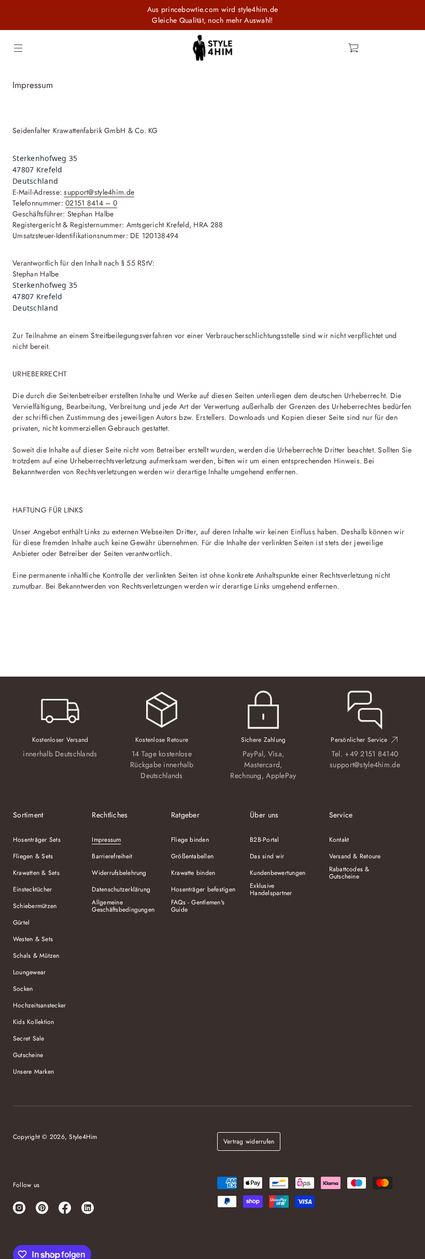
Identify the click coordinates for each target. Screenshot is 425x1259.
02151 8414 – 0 (91, 203)
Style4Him (83, 1136)
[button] (354, 48)
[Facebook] (64, 1207)
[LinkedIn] (87, 1207)
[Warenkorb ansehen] (354, 48)
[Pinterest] (42, 1207)
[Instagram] (19, 1207)
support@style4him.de (99, 192)
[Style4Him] (213, 48)
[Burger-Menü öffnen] (18, 48)
